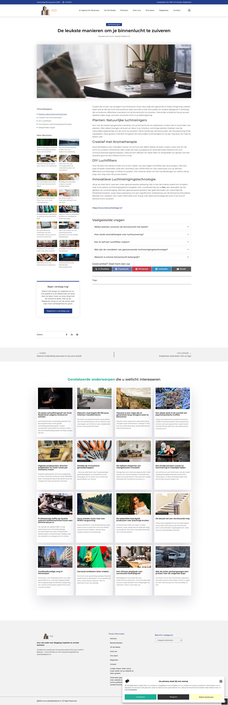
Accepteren (140, 697)
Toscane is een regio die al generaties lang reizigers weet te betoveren (132, 415)
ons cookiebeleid (131, 690)
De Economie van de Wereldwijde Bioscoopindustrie (66, 265)
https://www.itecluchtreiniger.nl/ (107, 208)
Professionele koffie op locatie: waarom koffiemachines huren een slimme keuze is (55, 520)
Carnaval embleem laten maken (93, 571)
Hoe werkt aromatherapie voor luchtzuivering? (141, 234)
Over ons (137, 10)
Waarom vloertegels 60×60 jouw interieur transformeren (93, 414)
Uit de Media (115, 647)
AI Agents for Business (89, 10)
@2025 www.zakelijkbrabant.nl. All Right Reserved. (57, 701)
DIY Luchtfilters (44, 121)
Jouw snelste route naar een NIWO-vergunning (91, 519)
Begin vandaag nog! (58, 286)
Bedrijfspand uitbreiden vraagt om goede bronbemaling (67, 184)
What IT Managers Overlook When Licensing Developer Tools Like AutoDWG (47, 150)
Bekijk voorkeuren (206, 697)
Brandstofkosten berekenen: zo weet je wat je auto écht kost (47, 216)
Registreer (164, 10)
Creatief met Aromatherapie (50, 117)
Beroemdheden (116, 643)
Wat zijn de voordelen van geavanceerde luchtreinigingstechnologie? (141, 249)
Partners (124, 10)
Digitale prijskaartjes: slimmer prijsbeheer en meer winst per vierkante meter (53, 468)
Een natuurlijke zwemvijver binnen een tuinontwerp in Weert (46, 184)
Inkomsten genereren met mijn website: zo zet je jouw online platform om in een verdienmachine (121, 681)
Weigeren (173, 697)
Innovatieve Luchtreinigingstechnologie (55, 124)
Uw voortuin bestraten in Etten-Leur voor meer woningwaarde (46, 200)
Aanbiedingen (114, 24)
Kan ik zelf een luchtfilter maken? (141, 242)
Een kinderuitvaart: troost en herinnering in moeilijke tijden (171, 467)
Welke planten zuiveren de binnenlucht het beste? (141, 227)
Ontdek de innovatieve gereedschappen (88, 467)
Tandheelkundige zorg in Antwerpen (50, 572)
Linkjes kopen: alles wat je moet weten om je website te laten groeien (121, 671)
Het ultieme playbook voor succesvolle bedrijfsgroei (129, 572)
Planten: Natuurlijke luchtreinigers (52, 114)
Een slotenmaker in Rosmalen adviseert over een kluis (68, 200)
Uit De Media (110, 10)
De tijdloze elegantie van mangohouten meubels (128, 467)
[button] (221, 681)
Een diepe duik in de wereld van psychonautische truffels (171, 414)
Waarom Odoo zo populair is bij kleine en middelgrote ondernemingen (69, 216)
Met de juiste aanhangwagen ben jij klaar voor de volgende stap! (172, 572)
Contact (176, 10)
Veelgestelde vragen (46, 127)
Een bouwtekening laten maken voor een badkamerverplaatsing (67, 150)
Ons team (150, 10)
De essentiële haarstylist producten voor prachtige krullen (132, 519)
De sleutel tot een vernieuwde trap (173, 518)
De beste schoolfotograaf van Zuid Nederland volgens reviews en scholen (54, 415)
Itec (164, 187)
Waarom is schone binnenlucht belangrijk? (141, 257)
